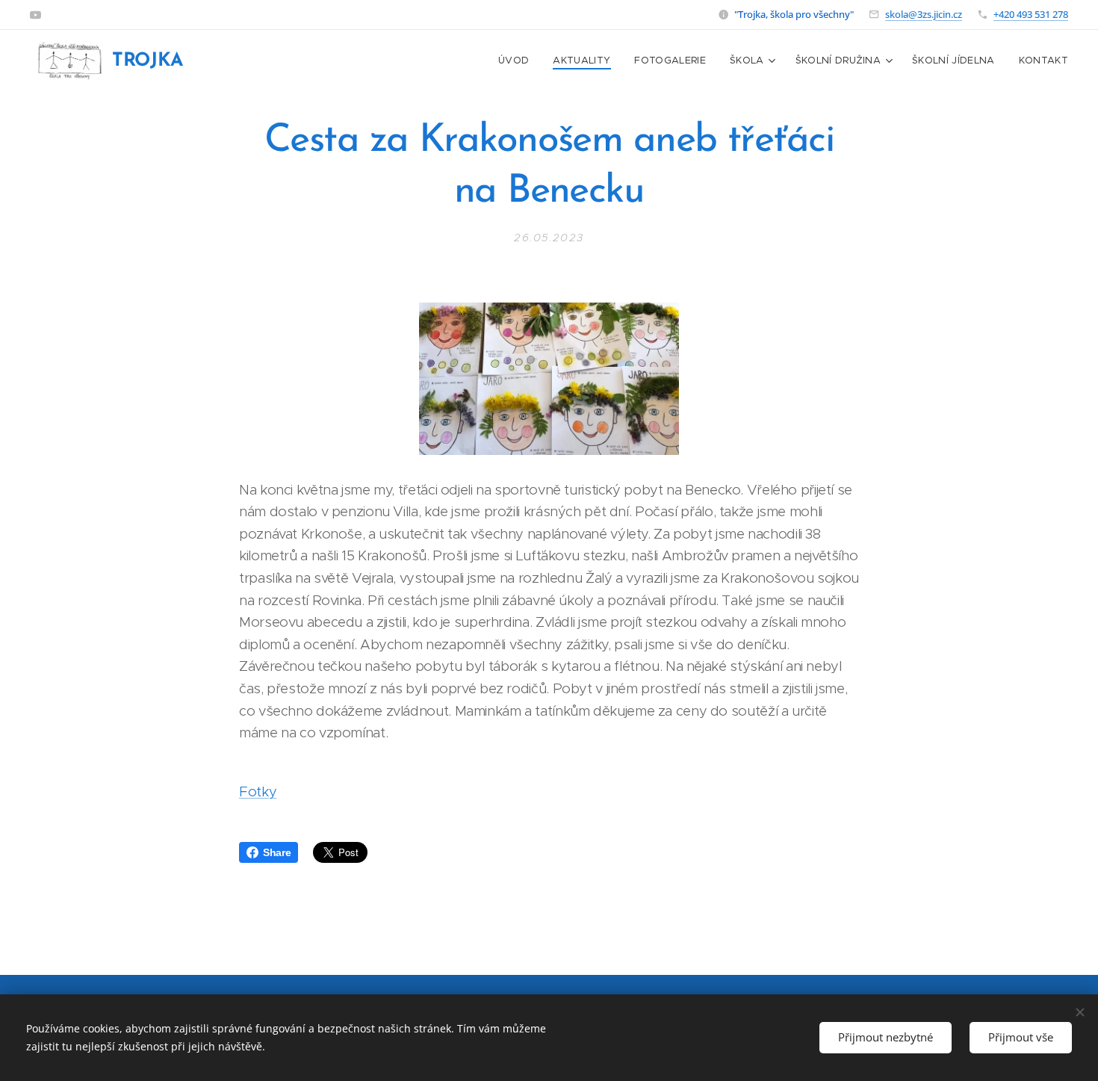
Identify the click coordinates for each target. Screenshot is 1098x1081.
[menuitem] (517, 60)
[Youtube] (35, 15)
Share (277, 852)
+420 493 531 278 (1030, 14)
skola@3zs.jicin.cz (923, 14)
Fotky (257, 791)
